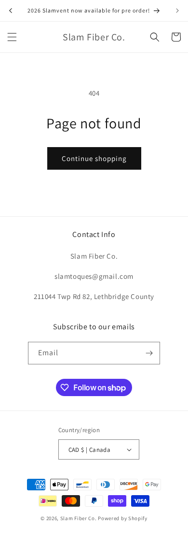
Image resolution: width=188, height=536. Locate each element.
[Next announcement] (177, 10)
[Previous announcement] (10, 10)
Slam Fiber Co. (78, 518)
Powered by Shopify (123, 518)
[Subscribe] (149, 353)
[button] (12, 37)
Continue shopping (94, 158)
